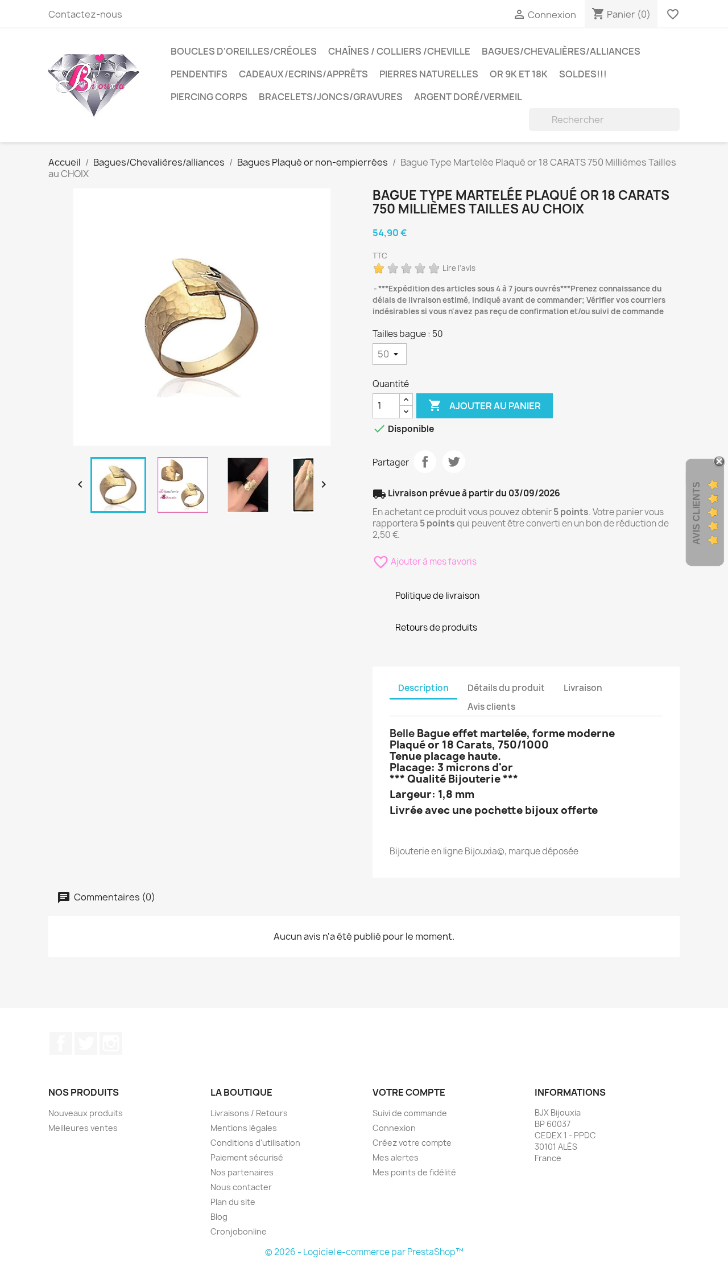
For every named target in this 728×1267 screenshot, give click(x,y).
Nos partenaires (242, 1172)
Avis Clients (696, 513)
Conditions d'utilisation (255, 1142)
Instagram (111, 1043)
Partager (424, 461)
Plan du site (232, 1201)
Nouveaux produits (85, 1113)
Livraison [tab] (583, 688)
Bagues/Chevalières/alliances (561, 51)
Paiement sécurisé (246, 1157)
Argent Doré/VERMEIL (468, 96)
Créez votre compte (412, 1142)
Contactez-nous (85, 14)
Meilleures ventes (83, 1127)
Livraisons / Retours (249, 1113)
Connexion (394, 1127)
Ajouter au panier (484, 405)
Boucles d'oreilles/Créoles (244, 51)
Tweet (453, 461)
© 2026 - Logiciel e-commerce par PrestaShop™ (364, 1252)
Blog (219, 1216)
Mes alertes (396, 1157)
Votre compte (409, 1092)
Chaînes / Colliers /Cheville (399, 51)
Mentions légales (243, 1127)
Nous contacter (241, 1187)
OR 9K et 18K (519, 74)
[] (675, 127)
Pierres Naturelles (428, 74)
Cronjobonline (238, 1231)
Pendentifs (199, 74)
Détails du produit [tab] (506, 688)
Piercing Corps (209, 96)
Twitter (86, 1043)
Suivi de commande (410, 1113)
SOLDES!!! (583, 74)
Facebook (60, 1043)
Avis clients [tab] (491, 707)
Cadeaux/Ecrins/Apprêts (303, 74)
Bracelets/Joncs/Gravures (331, 96)
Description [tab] (423, 688)
